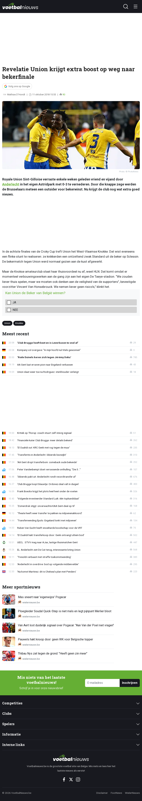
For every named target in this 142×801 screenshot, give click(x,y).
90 (63, 94)
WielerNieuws (132, 792)
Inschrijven (129, 683)
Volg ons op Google (19, 86)
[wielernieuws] (71, 758)
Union (7, 323)
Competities (12, 703)
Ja (14, 302)
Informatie (11, 734)
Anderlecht (10, 184)
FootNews (116, 792)
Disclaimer (102, 792)
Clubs (6, 713)
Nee (15, 310)
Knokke (19, 323)
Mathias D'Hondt (16, 94)
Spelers (8, 724)
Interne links (13, 745)
